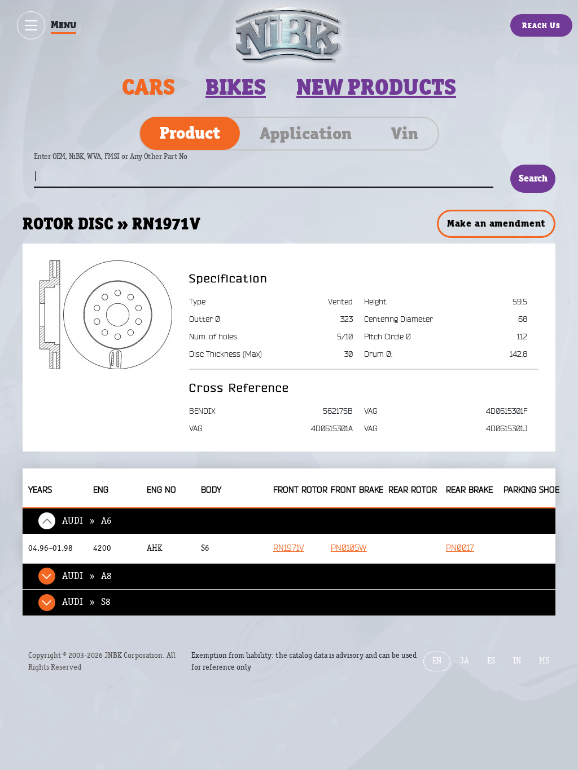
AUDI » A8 (87, 576)
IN (517, 661)
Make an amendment (496, 223)
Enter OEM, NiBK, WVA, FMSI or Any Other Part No (122, 162)
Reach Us (541, 25)
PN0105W (349, 548)
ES (491, 661)
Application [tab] (306, 133)
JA (464, 661)
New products (376, 87)
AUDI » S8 (86, 602)
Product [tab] (190, 133)
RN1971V (288, 548)
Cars (148, 87)
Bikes (235, 87)
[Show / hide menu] (31, 25)
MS (544, 661)
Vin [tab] (404, 133)
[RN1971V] (106, 314)
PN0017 (460, 548)
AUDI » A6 (87, 520)
